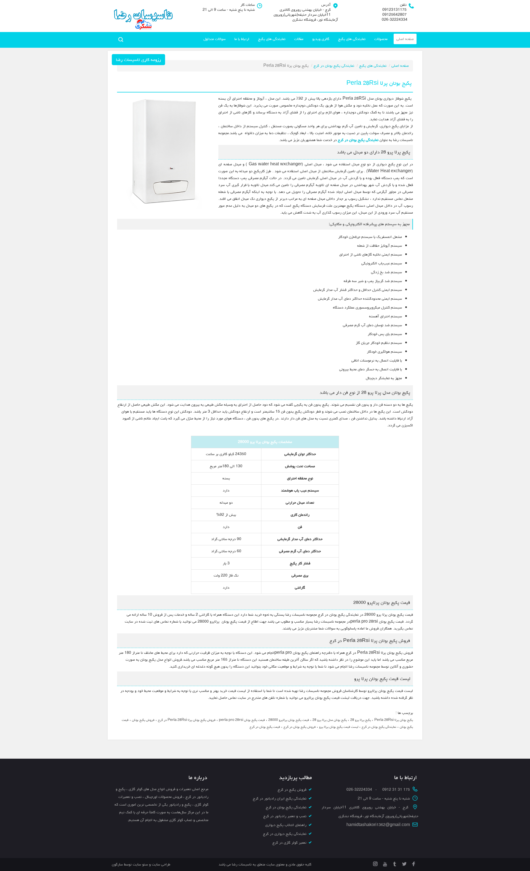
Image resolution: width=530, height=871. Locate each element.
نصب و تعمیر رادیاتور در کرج (284, 816)
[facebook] (413, 863)
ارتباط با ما (241, 39)
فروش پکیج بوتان (143, 720)
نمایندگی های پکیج (351, 39)
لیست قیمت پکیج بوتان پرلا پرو (338, 727)
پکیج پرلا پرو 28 (360, 720)
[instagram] (375, 863)
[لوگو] (143, 16)
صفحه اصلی (405, 39)
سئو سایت (140, 864)
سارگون (118, 864)
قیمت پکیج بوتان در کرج (265, 727)
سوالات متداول (214, 39)
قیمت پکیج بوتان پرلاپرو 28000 (288, 720)
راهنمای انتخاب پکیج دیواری (285, 824)
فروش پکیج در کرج (292, 789)
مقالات (298, 39)
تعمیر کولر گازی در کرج (289, 842)
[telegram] (394, 863)
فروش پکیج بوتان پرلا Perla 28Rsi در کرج (187, 720)
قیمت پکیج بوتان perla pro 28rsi (242, 720)
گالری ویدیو (320, 39)
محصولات (381, 39)
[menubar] (308, 39)
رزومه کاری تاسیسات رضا (138, 59)
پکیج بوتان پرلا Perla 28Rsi (393, 720)
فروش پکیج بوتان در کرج (299, 727)
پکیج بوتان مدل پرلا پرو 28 (329, 720)
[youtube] (384, 863)
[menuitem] (405, 39)
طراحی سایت (160, 864)
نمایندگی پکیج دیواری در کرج (284, 833)
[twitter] (404, 863)
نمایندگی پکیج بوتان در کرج (334, 65)
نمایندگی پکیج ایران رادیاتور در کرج (279, 798)
